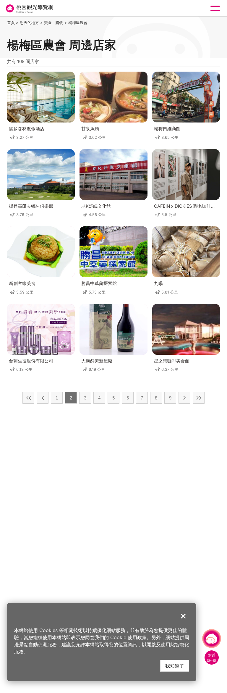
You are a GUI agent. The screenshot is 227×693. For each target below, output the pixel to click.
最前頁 (28, 398)
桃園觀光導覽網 (29, 8)
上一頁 (42, 398)
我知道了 (174, 665)
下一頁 (184, 398)
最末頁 (199, 398)
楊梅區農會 (77, 22)
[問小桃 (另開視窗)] (211, 638)
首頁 (11, 22)
